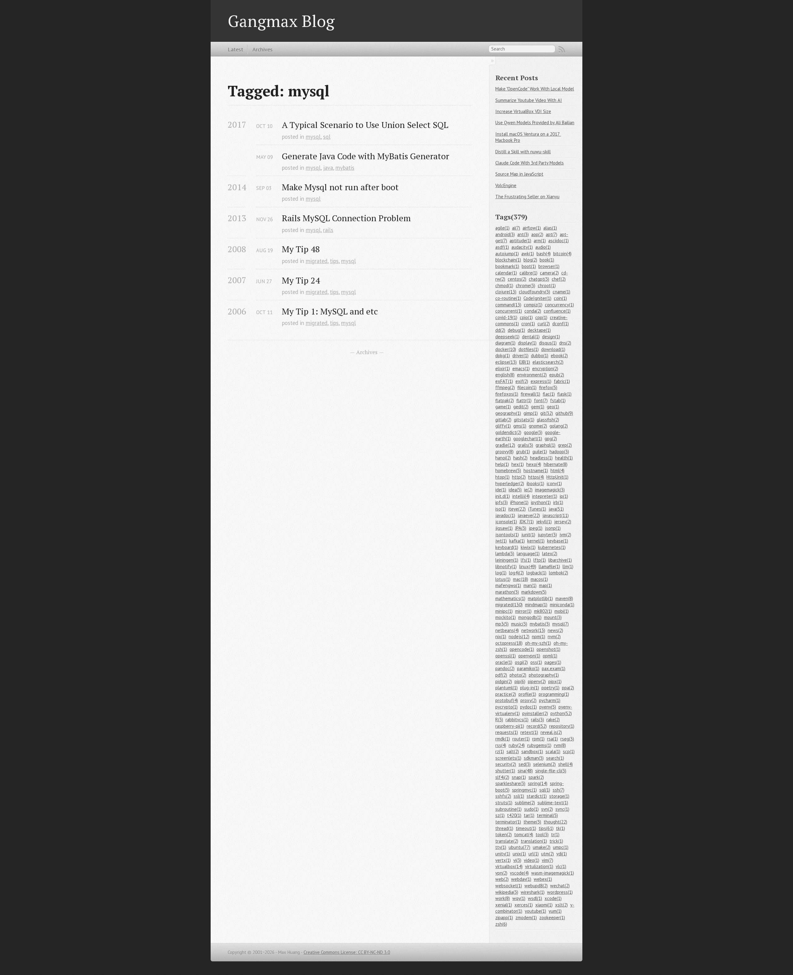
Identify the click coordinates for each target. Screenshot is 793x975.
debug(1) (516, 330)
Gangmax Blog (281, 21)
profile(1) (527, 694)
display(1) (527, 343)
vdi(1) (561, 854)
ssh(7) (558, 790)
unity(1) (502, 854)
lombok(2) (558, 573)
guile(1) (539, 452)
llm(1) (568, 566)
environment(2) (532, 375)
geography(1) (508, 413)
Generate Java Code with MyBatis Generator (365, 156)
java (328, 167)
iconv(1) (554, 483)
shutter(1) (505, 771)
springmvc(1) (524, 790)
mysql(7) (560, 624)
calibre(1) (528, 273)
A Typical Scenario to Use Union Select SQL (365, 125)
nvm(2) (554, 636)
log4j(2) (516, 573)
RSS (562, 49)
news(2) (555, 630)
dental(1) (531, 337)
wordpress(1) (560, 892)
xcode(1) (553, 898)
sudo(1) (531, 809)
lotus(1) (502, 579)
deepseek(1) (507, 337)
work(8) (502, 898)
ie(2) (528, 490)
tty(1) (500, 847)
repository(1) (561, 726)
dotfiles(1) (529, 349)
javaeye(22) (529, 515)
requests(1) (506, 732)
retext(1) (529, 732)
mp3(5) (502, 624)
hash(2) (520, 458)
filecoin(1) (527, 387)
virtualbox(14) (509, 866)
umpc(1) (560, 847)
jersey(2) (562, 522)
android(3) (505, 234)
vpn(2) (501, 873)
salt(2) (512, 751)
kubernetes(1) (552, 547)
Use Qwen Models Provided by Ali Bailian (534, 122)
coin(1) (560, 298)
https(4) (536, 477)
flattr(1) (524, 400)
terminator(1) (508, 822)
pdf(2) (501, 675)
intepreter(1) (544, 496)
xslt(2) (561, 905)
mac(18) (520, 579)
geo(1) (553, 407)
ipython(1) (541, 502)
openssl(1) (505, 656)
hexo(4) (533, 464)
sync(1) (562, 809)
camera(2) (549, 273)
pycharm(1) (549, 700)
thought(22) (555, 822)
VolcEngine (505, 185)
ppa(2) (568, 688)
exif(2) (521, 381)
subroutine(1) (508, 809)
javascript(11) (555, 515)
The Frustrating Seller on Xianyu (527, 197)
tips (334, 261)
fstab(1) (558, 400)
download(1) (553, 349)
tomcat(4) (523, 834)
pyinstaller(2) (535, 713)
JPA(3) (520, 528)
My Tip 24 (301, 280)
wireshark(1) (533, 892)
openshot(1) (548, 649)
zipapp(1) (504, 917)
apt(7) (551, 234)
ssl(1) (519, 796)
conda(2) (532, 311)
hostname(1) (536, 470)
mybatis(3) (540, 624)
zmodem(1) (526, 917)
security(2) (505, 764)
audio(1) (543, 247)
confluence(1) (557, 311)
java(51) (556, 509)
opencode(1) (522, 649)
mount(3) (553, 617)
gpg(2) (551, 438)
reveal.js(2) (551, 732)
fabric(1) (562, 381)
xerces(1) (524, 905)
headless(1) (541, 458)
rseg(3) (567, 739)
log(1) (500, 573)
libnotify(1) (506, 566)
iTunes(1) (537, 509)
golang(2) (559, 426)
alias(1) (550, 228)
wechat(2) (560, 886)
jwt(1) (501, 541)
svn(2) (547, 809)
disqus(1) (548, 343)
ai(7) (516, 228)
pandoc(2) (505, 668)
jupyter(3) (547, 535)
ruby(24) (517, 745)
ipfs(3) (501, 502)
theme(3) (532, 822)
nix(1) (500, 636)
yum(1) (555, 911)
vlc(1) (561, 866)
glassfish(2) (548, 420)
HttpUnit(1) (557, 477)
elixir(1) (502, 368)
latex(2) (549, 553)
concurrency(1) (559, 305)
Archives (262, 49)
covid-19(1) (506, 317)
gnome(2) (538, 426)
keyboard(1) (506, 547)
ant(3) (523, 234)
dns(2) (565, 343)
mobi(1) (561, 611)
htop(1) (502, 477)
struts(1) (503, 803)
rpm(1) (538, 739)
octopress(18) (509, 643)
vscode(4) (519, 873)
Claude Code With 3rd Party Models (529, 163)
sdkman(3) (534, 758)
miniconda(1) (562, 605)
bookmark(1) (507, 266)
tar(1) (529, 815)
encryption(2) (545, 368)
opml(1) (550, 656)
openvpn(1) (529, 656)
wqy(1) (518, 898)
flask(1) (564, 394)
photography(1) (544, 675)
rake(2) (553, 719)
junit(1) (528, 535)
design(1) (551, 337)
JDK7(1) (526, 522)
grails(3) (525, 445)
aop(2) (537, 234)
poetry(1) (550, 688)
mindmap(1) (536, 605)
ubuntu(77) (519, 847)
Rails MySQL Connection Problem (346, 218)
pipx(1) (555, 681)
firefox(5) (548, 387)
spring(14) (537, 783)
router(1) (521, 739)
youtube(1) (535, 911)
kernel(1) (536, 541)
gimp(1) (531, 413)
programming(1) (554, 694)
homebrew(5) (508, 470)
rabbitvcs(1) (517, 719)
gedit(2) (520, 407)
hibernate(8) (555, 464)
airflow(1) (532, 228)
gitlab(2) (503, 420)
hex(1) (517, 464)
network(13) (533, 630)
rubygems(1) (539, 745)
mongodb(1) (529, 617)
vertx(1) (503, 860)
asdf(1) (502, 247)
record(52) (537, 726)
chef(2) (559, 279)
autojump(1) (507, 254)
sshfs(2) (503, 796)
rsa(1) (552, 739)
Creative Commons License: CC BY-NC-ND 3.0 (347, 952)
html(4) (557, 470)
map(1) (545, 585)
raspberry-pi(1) (509, 726)
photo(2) (518, 675)
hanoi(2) (503, 458)
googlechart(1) (527, 438)
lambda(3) (504, 553)
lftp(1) (539, 560)
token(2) (503, 834)
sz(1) (500, 815)
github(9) (564, 413)
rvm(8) (560, 745)
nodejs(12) (519, 636)
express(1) (541, 381)
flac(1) (549, 394)
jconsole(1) (506, 522)
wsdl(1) (535, 898)
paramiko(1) (528, 668)
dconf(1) (560, 324)
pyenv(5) (547, 707)
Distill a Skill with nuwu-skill (523, 152)
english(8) (505, 375)
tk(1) (560, 828)
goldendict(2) (508, 432)
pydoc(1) (528, 707)
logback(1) (536, 573)
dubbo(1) (539, 355)
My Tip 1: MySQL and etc (330, 311)
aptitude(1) (520, 241)
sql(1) (544, 790)
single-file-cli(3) (550, 771)
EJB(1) (524, 362)
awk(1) (527, 254)
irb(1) (558, 502)
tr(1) (555, 834)
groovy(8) (504, 452)
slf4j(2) (502, 777)
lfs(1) (526, 560)
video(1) (531, 860)
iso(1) (500, 509)
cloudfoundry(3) (534, 292)
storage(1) (559, 796)
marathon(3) (507, 592)
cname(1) (561, 292)
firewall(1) (530, 394)
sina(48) (525, 771)
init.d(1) (502, 496)
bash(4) (544, 254)
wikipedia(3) (506, 892)
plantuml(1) (506, 688)
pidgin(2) (503, 681)
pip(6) (520, 681)
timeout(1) (526, 828)
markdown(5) (533, 592)
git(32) (546, 413)
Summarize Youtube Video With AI (528, 100)
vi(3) (517, 860)
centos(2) (517, 279)
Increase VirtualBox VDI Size (523, 111)
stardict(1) (537, 796)
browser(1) (548, 266)
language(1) (528, 553)
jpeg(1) (535, 528)
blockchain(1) (508, 260)
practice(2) (505, 694)
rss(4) (500, 745)
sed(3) (525, 764)
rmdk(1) (502, 739)
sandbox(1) (532, 751)
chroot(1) (547, 285)
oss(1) (536, 662)
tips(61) (546, 828)
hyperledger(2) (509, 483)
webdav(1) (521, 879)
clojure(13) (505, 292)
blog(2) (530, 260)
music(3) (519, 624)
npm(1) (538, 636)
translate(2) (506, 841)
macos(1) (539, 579)
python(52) (561, 713)
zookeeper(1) (552, 917)
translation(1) (534, 841)
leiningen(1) (506, 560)
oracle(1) (503, 662)
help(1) (502, 464)
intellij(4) (521, 496)
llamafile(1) (549, 566)
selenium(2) (544, 764)
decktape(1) (539, 330)
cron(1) (528, 324)
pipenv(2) (537, 681)
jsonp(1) (553, 528)
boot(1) (529, 266)
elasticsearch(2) (547, 362)
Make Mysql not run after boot (340, 187)
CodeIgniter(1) (537, 298)
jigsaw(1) (504, 528)
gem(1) (537, 407)
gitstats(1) (524, 420)
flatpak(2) (504, 400)
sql (327, 136)
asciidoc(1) (558, 241)
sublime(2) (525, 803)
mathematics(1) (510, 598)
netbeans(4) (507, 630)
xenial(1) (503, 905)
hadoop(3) (559, 452)
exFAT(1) (504, 381)
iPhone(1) (519, 502)
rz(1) (499, 751)
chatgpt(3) (539, 279)
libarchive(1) (560, 560)
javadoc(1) (505, 515)
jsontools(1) (507, 535)
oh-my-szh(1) (538, 643)
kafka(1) (517, 541)
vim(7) (547, 860)
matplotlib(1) (540, 598)
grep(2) (565, 445)
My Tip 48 (301, 249)
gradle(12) (505, 445)
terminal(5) (547, 815)
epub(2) (556, 375)
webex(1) (543, 879)
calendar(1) (506, 273)
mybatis (344, 167)
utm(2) (547, 854)
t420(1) (514, 815)
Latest (235, 49)
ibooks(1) (535, 483)
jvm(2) (565, 535)
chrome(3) (525, 285)
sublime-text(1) (552, 803)
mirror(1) (523, 611)
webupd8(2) (536, 886)
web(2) (502, 879)
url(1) (533, 854)
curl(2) (543, 324)
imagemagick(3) (550, 490)
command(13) (508, 305)
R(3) (499, 719)
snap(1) (519, 777)
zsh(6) (501, 924)
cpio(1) (526, 317)
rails (328, 230)
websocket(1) (508, 886)
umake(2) (541, 847)
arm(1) (540, 241)
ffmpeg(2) (505, 387)
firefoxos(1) (506, 394)
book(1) (547, 260)
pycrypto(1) (506, 707)
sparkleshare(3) (510, 783)
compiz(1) (533, 305)
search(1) (555, 758)
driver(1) (520, 355)
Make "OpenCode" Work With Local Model (534, 89)
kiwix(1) (528, 547)
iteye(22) (517, 509)
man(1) (530, 585)
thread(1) (504, 828)
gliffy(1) (503, 426)
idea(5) (515, 490)
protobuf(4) (506, 700)
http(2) (519, 477)
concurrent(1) (508, 311)
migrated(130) (509, 605)
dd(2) (500, 330)
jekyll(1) (544, 522)
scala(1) (552, 751)
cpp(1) (541, 317)
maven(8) (564, 598)
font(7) (541, 400)
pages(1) (553, 662)
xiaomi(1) (544, 905)
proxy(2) (528, 700)
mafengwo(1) (508, 585)
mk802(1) (543, 611)
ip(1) (564, 496)
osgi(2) (521, 662)
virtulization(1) (539, 866)
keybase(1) (557, 541)
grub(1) (523, 452)
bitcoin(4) (562, 254)
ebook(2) (559, 355)
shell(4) (565, 764)
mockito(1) (505, 617)
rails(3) (537, 719)
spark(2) (536, 777)
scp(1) (569, 751)
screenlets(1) (508, 758)
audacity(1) (522, 247)
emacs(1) (521, 368)
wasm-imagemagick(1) (552, 873)
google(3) (533, 432)
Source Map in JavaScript (519, 174)
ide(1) (500, 490)
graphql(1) (545, 445)
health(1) (564, 458)
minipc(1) (504, 611)
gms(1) (519, 426)
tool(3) (542, 834)
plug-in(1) (529, 688)
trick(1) (556, 841)
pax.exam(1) (553, 668)
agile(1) (502, 228)
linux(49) (527, 566)
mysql (313, 136)
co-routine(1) (508, 298)
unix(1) (519, 854)
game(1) (503, 407)
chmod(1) (504, 285)
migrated (316, 261)
